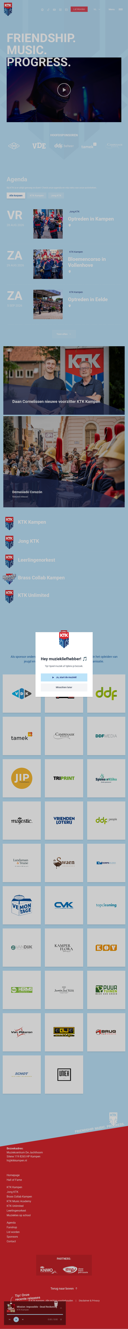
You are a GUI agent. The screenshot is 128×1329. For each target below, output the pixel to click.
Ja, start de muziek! (66, 677)
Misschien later (64, 687)
